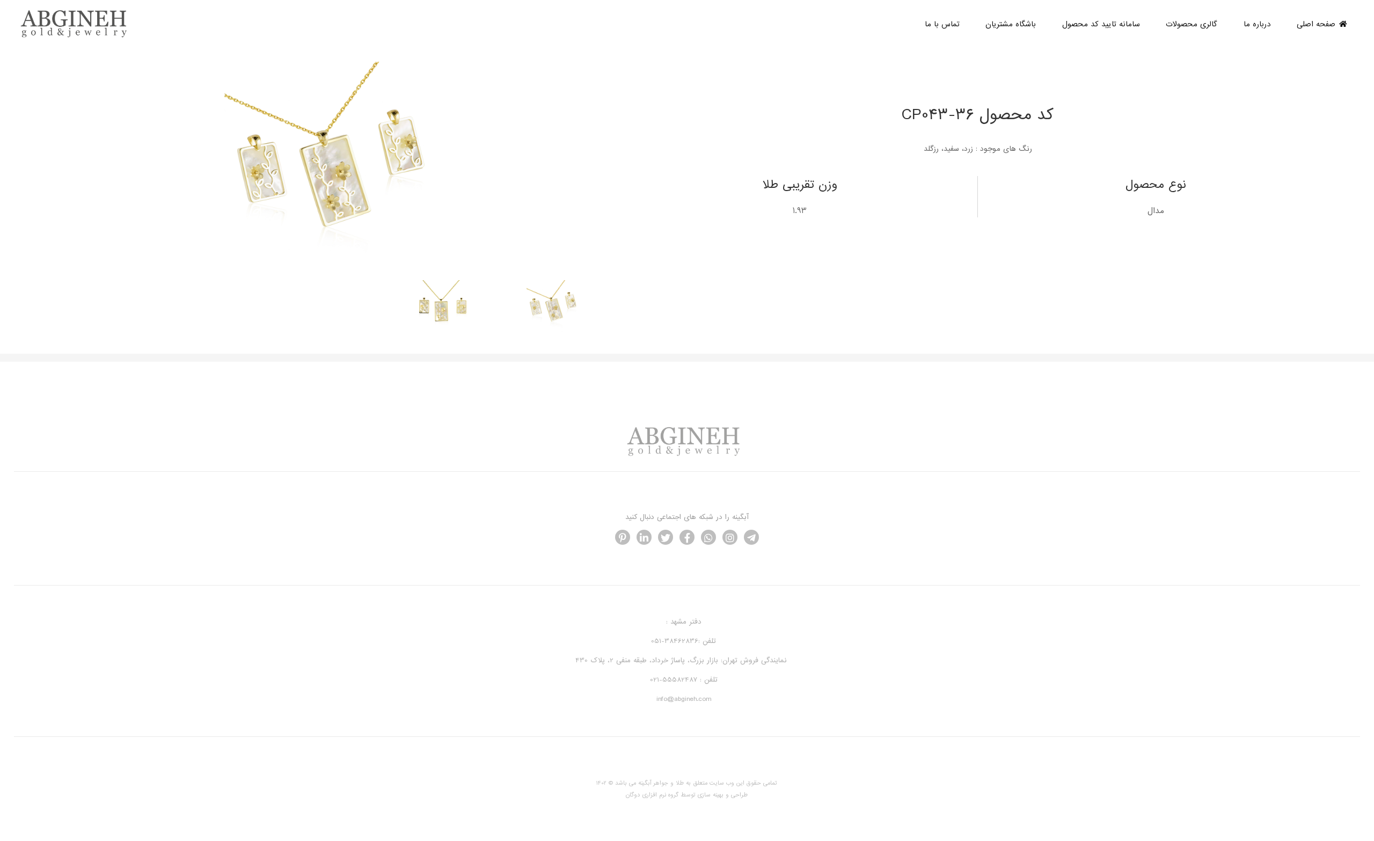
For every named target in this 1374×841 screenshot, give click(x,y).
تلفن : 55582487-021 (684, 680)
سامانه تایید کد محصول (1101, 24)
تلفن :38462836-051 (683, 642)
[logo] (77, 36)
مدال (1156, 210)
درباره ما (1257, 24)
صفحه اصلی (1316, 24)
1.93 (800, 210)
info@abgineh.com (683, 699)
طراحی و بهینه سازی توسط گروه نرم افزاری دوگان (687, 795)
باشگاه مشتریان (1010, 24)
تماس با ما (942, 24)
